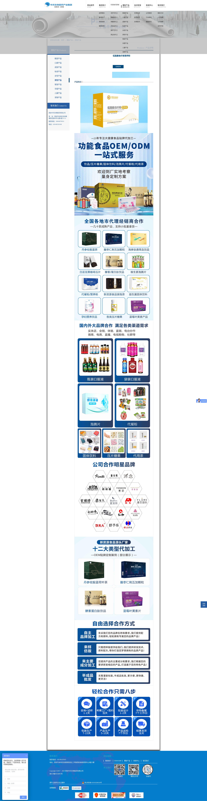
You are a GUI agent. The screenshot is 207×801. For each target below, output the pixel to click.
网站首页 (90, 6)
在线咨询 (118, 66)
